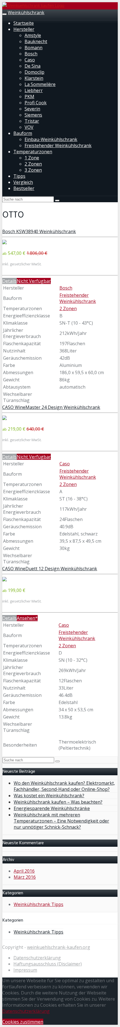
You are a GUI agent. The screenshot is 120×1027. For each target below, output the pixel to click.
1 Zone (32, 158)
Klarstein (34, 78)
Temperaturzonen (32, 152)
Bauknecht (36, 41)
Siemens (33, 115)
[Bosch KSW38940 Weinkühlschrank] (4, 243)
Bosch (31, 54)
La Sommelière (40, 84)
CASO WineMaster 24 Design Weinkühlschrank (51, 407)
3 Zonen (33, 170)
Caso (30, 60)
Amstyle (33, 35)
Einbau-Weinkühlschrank (51, 139)
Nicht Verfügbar (34, 281)
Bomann (33, 48)
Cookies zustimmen (22, 1022)
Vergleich (23, 182)
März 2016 (25, 877)
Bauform (22, 133)
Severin (32, 109)
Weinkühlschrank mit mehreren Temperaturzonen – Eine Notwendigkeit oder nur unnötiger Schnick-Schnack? (61, 821)
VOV (29, 127)
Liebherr (34, 90)
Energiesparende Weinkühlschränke (52, 808)
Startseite (23, 23)
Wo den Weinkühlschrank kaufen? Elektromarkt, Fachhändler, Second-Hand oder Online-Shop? (64, 786)
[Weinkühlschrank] (33, 5)
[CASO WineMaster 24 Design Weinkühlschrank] (4, 418)
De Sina (32, 66)
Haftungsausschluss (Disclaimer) (47, 964)
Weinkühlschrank (26, 12)
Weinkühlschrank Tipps (38, 904)
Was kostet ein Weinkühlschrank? (49, 796)
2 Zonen (33, 164)
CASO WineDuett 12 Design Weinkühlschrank (49, 569)
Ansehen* (27, 618)
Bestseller (23, 188)
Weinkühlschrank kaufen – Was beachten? (58, 802)
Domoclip (34, 72)
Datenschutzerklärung (37, 958)
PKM (29, 96)
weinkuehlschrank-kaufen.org (58, 947)
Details (9, 281)
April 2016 (24, 871)
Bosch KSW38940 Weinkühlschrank (39, 231)
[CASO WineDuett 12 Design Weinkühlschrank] (4, 580)
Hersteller (23, 29)
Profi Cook (36, 103)
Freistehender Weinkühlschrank (58, 145)
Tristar (32, 121)
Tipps (19, 176)
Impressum (25, 970)
